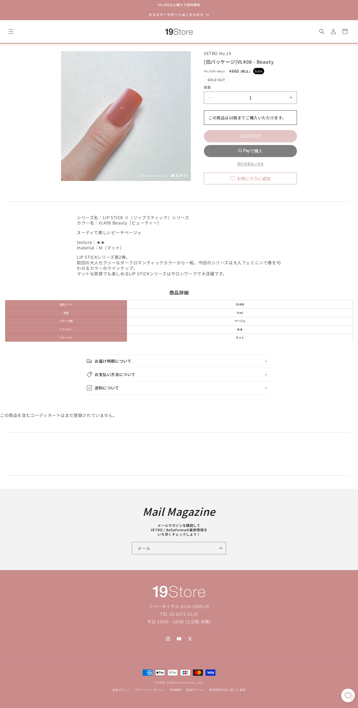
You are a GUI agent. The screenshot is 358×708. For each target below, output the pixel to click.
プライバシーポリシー (150, 690)
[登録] (220, 548)
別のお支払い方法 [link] (250, 163)
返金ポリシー (121, 690)
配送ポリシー (195, 690)
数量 (207, 87)
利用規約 (176, 690)
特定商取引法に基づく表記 (227, 690)
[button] (11, 31)
